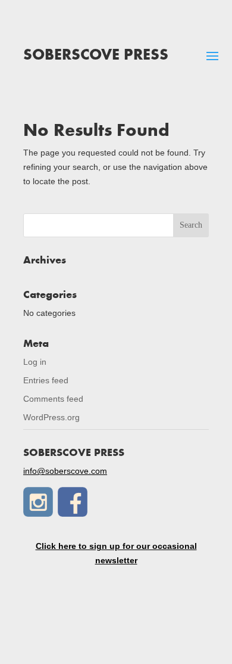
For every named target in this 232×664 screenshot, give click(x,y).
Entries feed (45, 380)
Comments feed (53, 399)
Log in (34, 362)
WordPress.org (51, 417)
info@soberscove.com (65, 471)
